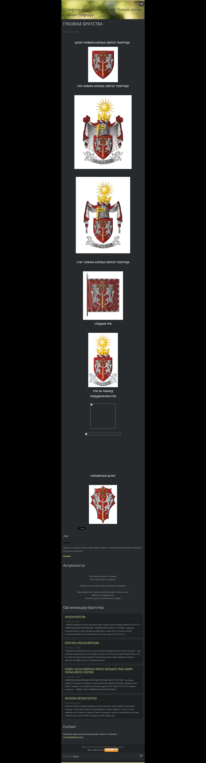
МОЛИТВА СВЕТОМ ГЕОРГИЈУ (81, 698)
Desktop (76, 756)
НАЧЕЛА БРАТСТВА (75, 616)
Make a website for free (96, 750)
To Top (141, 756)
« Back (65, 536)
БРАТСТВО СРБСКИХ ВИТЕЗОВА (82, 642)
